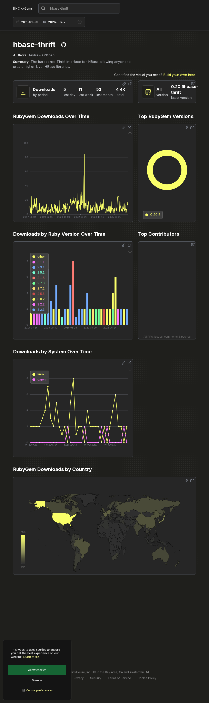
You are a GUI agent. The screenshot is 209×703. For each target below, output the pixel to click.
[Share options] (124, 84)
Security (95, 678)
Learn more (31, 657)
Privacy (79, 678)
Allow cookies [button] (37, 670)
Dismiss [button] (37, 680)
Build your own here (179, 75)
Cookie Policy (147, 678)
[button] (37, 690)
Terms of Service (119, 678)
